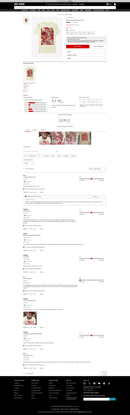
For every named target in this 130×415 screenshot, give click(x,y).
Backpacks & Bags (65, 10)
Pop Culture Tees (68, 14)
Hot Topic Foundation (54, 393)
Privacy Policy (69, 385)
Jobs (50, 395)
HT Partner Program (36, 388)
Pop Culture (25, 10)
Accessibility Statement (71, 393)
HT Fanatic (34, 385)
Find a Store (51, 388)
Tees (57, 10)
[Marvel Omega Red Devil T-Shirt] (29, 73)
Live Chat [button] (98, 387)
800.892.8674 (81, 411)
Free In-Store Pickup (18, 385)
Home (81, 10)
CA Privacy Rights (70, 388)
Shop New (81, 4)
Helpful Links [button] (35, 380)
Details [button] (77, 24)
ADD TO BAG (77, 46)
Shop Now (70, 1)
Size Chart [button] (72, 30)
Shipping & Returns (72, 55)
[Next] (86, 1)
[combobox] (65, 7)
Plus (48, 10)
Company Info (52, 385)
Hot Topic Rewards (35, 390)
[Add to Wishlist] (35, 66)
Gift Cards (16, 388)
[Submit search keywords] (15, 7)
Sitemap (68, 395)
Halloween (33, 10)
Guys (53, 10)
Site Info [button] (68, 380)
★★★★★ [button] (25, 89)
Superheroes (69, 17)
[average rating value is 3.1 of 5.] (69, 22)
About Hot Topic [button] (53, 380)
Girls (43, 10)
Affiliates (51, 383)
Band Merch (88, 10)
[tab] (26, 21)
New (39, 10)
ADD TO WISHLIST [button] (98, 46)
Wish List (33, 398)
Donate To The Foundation (55, 390)
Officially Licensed (53, 398)
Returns (16, 390)
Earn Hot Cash (34, 383)
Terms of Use (69, 390)
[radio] (67, 33)
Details (69, 51)
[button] (109, 4)
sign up (112, 399)
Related (69, 58)
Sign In (33, 395)
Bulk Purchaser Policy (71, 383)
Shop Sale (74, 4)
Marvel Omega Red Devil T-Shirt (29, 83)
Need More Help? (18, 398)
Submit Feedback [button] (94, 392)
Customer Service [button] (19, 380)
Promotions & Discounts (37, 393)
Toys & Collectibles (98, 10)
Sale (107, 10)
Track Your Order (18, 395)
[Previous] (43, 1)
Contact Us (16, 383)
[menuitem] (115, 4)
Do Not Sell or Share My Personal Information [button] (71, 398)
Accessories (75, 10)
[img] (84, 383)
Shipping (16, 393)
